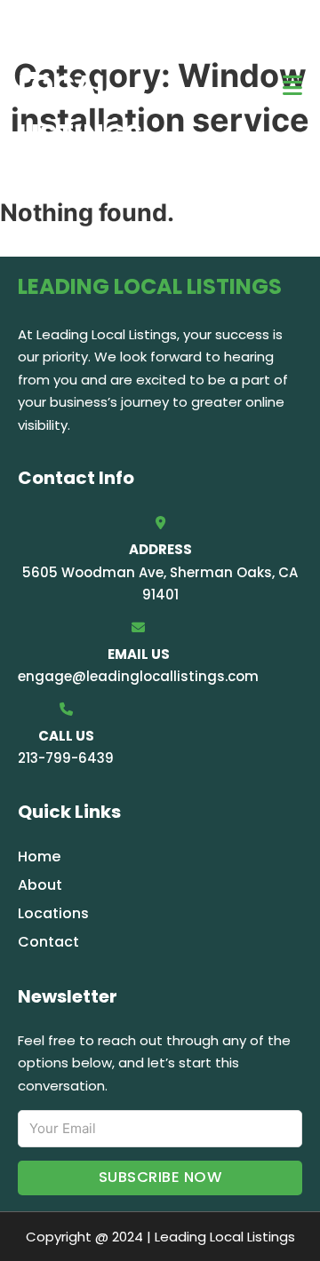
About (40, 885)
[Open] (292, 86)
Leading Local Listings (80, 85)
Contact (48, 942)
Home (39, 856)
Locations (53, 913)
